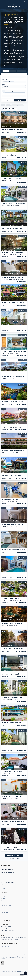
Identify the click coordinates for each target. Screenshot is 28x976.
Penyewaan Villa (4, 907)
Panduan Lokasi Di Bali (6, 905)
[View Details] (23, 113)
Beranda (3, 105)
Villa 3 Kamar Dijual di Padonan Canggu (14, 351)
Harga (3, 89)
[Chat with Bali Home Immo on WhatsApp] (9, 947)
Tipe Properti (4, 79)
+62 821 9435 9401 (9, 931)
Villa (3, 875)
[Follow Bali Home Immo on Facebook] (2, 947)
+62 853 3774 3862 (14, 939)
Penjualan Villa (4, 910)
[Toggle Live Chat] (25, 973)
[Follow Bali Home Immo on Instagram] (5, 947)
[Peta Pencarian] (19, 113)
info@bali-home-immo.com (10, 930)
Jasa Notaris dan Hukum (6, 914)
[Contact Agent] (21, 113)
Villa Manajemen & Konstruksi (7, 917)
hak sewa (3, 112)
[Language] (24, 2)
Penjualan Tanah (4, 912)
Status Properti (5, 74)
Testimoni (3, 898)
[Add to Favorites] (26, 113)
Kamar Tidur (4, 93)
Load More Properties (13, 855)
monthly (8, 310)
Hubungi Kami (4, 896)
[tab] (6, 71)
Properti (8, 105)
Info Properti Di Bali (5, 903)
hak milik (3, 137)
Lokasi (3, 84)
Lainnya (3, 879)
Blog (2, 900)
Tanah (3, 877)
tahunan (8, 137)
